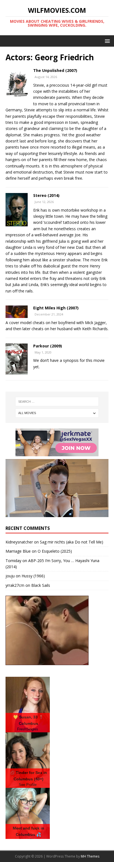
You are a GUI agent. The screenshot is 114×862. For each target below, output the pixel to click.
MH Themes (90, 856)
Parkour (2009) (47, 346)
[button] (106, 41)
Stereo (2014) (46, 195)
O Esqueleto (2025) (55, 551)
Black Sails (40, 585)
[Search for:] (57, 401)
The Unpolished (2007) (55, 70)
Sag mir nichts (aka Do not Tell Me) (71, 542)
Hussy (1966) (33, 575)
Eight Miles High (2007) (56, 307)
